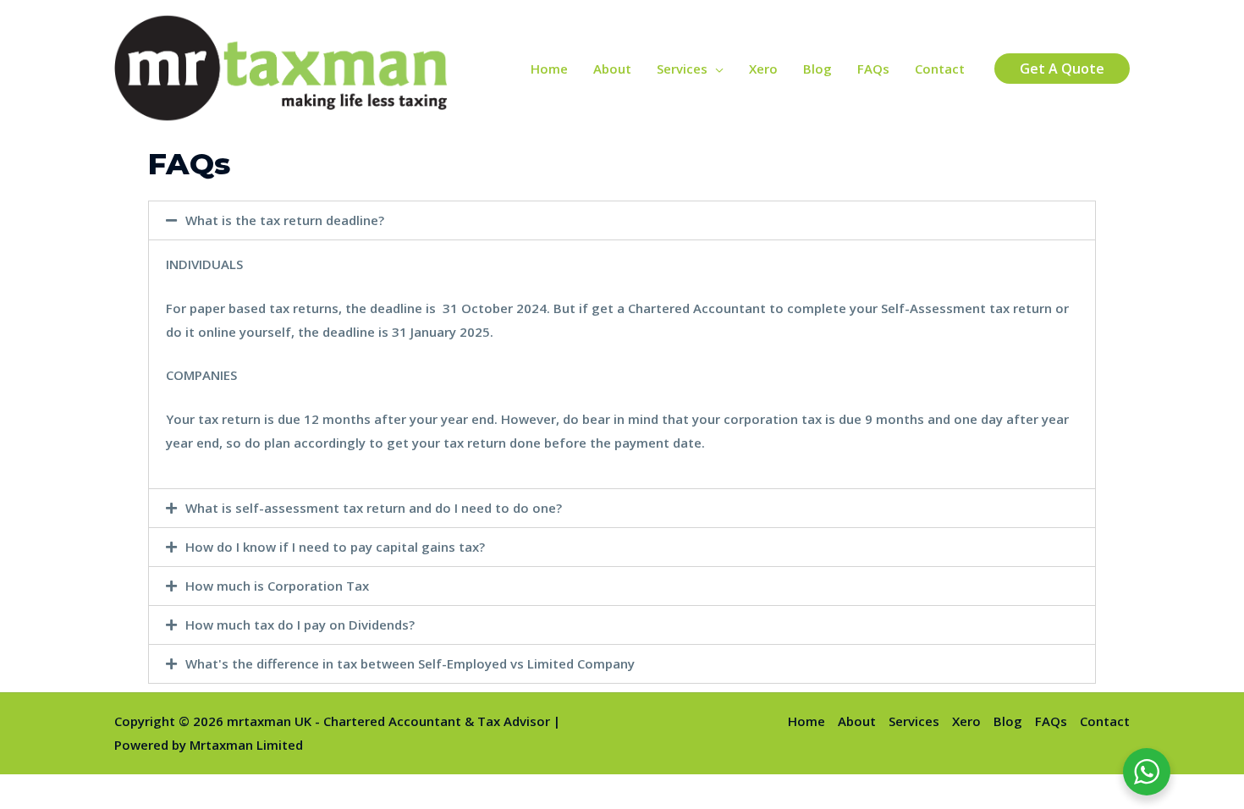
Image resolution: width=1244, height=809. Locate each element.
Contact (940, 68)
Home (549, 68)
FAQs (873, 68)
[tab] (622, 220)
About (612, 68)
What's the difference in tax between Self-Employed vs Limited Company (410, 663)
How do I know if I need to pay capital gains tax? (335, 546)
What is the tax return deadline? (284, 220)
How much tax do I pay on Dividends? (300, 624)
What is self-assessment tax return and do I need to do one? (373, 507)
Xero (763, 68)
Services (682, 68)
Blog (817, 68)
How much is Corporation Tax (277, 585)
